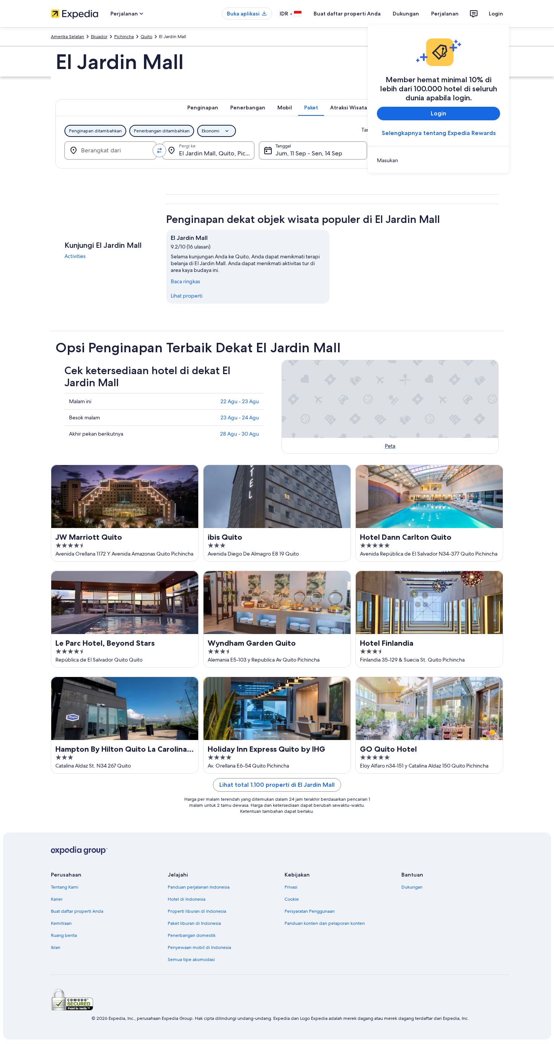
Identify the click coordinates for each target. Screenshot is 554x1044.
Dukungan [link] (411, 887)
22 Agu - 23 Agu (239, 401)
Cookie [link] (292, 899)
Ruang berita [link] (64, 935)
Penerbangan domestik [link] (192, 935)
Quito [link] (146, 37)
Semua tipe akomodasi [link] (191, 959)
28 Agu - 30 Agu (239, 433)
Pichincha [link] (124, 37)
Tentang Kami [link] (64, 887)
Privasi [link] (291, 887)
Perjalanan (445, 13)
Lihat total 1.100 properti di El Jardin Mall (277, 784)
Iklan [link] (55, 947)
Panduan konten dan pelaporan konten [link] (325, 923)
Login (496, 13)
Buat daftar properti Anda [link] (77, 911)
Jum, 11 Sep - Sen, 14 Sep (308, 153)
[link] (438, 160)
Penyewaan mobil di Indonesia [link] (199, 947)
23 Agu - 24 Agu (239, 417)
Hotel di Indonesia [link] (186, 899)
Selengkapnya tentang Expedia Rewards (439, 133)
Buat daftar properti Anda (347, 13)
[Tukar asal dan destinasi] (159, 150)
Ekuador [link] (99, 37)
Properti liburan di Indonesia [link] (197, 911)
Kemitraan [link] (61, 923)
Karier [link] (57, 899)
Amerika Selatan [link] (67, 37)
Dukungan (406, 13)
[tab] (202, 107)
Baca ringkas (185, 281)
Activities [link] (75, 256)
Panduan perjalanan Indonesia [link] (199, 887)
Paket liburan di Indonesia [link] (194, 923)
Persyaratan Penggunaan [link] (310, 911)
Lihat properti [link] (186, 295)
